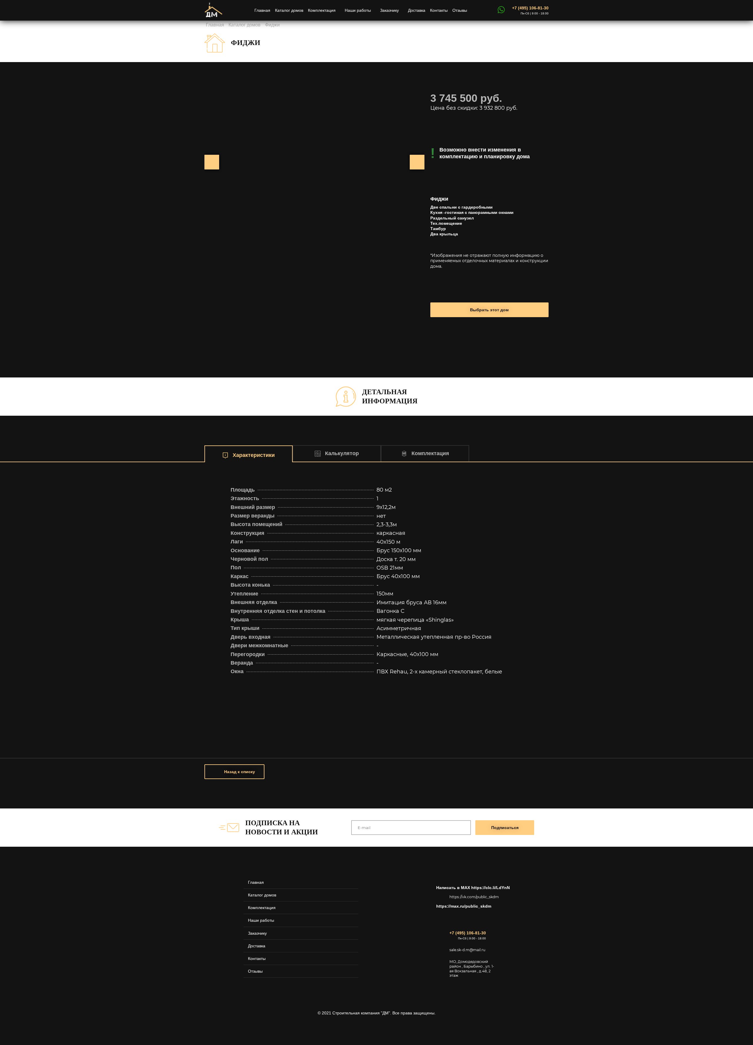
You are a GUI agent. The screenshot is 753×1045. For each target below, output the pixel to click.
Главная (262, 10)
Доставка (416, 10)
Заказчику (389, 10)
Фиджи (272, 24)
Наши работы (358, 10)
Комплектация (322, 10)
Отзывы (459, 10)
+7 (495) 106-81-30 (530, 8)
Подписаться (505, 827)
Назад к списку (239, 771)
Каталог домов (289, 10)
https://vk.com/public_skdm (473, 897)
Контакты (439, 10)
